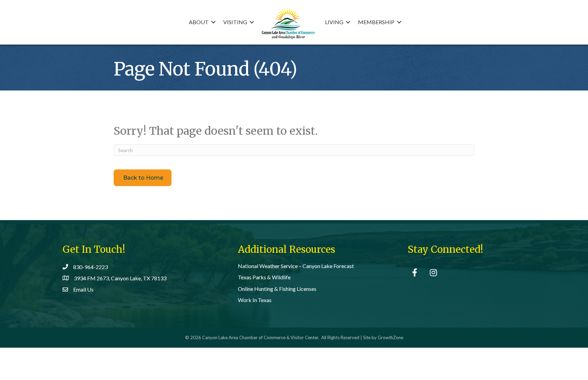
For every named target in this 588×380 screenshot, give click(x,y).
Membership (376, 22)
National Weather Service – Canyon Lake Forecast (296, 266)
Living (334, 22)
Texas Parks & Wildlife (264, 277)
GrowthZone (390, 337)
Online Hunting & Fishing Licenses (277, 288)
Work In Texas (255, 300)
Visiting (235, 22)
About (199, 22)
